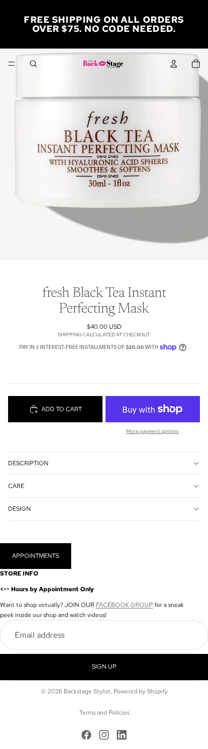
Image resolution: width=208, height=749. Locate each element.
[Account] (174, 64)
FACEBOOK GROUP (124, 605)
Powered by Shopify (141, 691)
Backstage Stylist (87, 691)
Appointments (35, 556)
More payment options (152, 431)
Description (28, 463)
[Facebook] (86, 735)
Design (19, 509)
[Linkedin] (122, 735)
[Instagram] (104, 735)
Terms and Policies (104, 713)
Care (16, 486)
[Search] (33, 64)
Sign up (104, 667)
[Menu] (11, 63)
